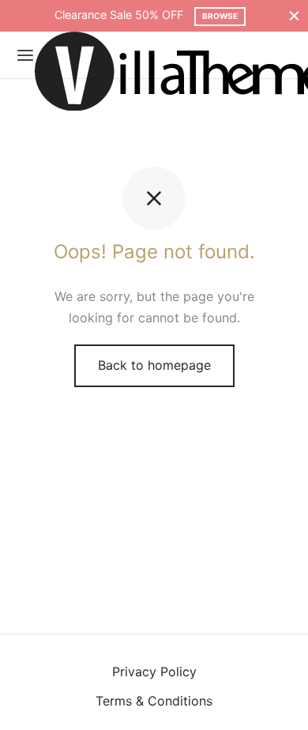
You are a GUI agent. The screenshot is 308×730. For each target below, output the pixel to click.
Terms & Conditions (154, 701)
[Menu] (25, 55)
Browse (220, 16)
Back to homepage (154, 365)
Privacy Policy (154, 671)
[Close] (294, 15)
